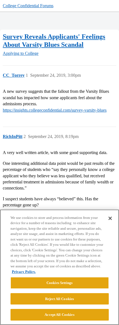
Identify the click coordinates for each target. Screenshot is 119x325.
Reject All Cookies (59, 299)
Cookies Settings (59, 283)
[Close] (110, 218)
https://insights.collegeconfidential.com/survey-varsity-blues (55, 110)
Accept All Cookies (59, 315)
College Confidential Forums (28, 5)
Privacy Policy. (24, 272)
